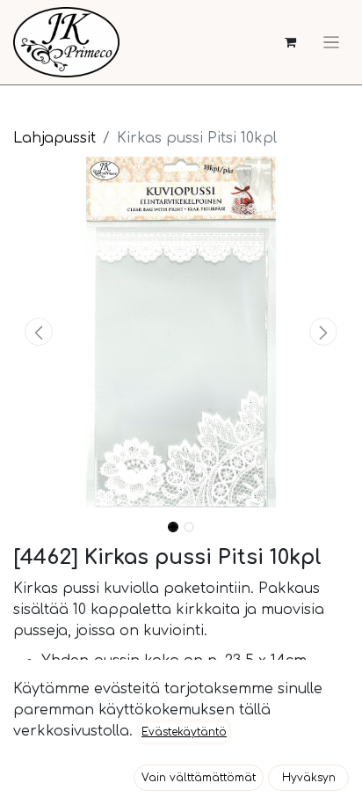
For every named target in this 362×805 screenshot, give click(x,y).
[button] (38, 332)
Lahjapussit (54, 138)
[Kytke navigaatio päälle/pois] (331, 42)
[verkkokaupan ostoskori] (290, 42)
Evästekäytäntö (184, 732)
